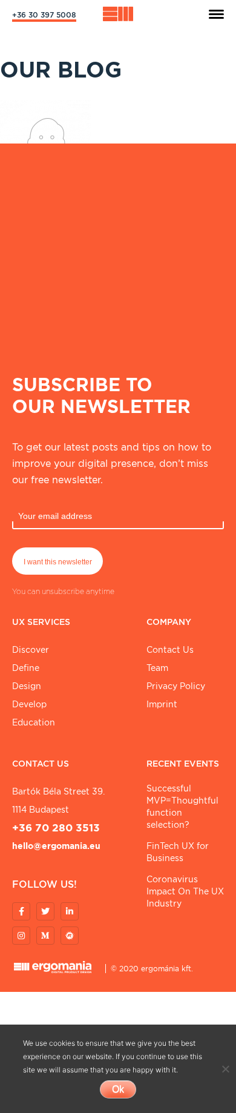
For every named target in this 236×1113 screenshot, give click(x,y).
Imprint (161, 704)
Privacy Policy (175, 686)
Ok (118, 1089)
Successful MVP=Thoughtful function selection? (182, 807)
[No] (225, 1069)
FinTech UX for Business (177, 852)
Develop (29, 704)
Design (26, 686)
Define (25, 668)
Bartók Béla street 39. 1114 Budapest (58, 800)
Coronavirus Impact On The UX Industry (185, 891)
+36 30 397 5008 (44, 14)
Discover (30, 650)
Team (157, 668)
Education (33, 722)
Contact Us (170, 650)
